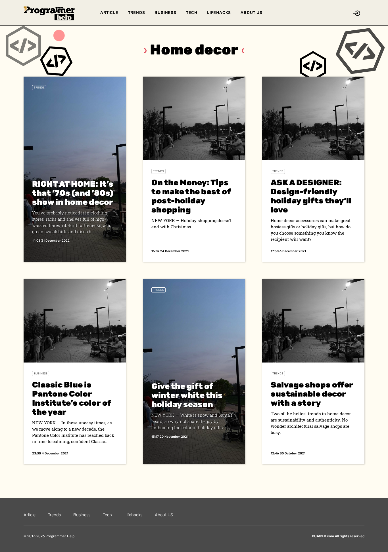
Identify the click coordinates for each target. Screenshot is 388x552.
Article (109, 12)
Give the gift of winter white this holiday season (187, 395)
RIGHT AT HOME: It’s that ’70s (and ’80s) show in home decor (72, 193)
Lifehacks (219, 12)
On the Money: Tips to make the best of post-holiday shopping (191, 196)
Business (165, 12)
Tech (191, 12)
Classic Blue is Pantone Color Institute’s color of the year (71, 398)
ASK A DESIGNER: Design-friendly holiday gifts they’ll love (311, 196)
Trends (136, 12)
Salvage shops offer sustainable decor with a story (312, 394)
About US (251, 12)
